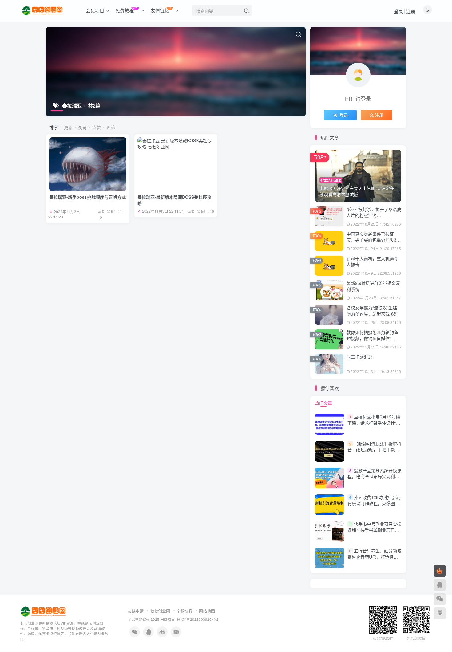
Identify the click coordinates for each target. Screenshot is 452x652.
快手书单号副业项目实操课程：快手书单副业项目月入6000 (374, 530)
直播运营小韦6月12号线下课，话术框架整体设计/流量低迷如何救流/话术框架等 (373, 423)
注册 (410, 11)
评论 (110, 127)
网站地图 (207, 611)
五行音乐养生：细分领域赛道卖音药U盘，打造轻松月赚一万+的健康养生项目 (374, 557)
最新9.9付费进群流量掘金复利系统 (373, 286)
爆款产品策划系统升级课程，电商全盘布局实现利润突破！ (374, 476)
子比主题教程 (139, 619)
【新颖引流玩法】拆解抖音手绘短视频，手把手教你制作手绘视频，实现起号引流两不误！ (374, 453)
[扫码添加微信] (440, 599)
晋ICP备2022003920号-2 (198, 619)
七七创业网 (160, 611)
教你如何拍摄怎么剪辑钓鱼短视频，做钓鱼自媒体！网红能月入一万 (372, 338)
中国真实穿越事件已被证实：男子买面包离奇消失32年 (373, 240)
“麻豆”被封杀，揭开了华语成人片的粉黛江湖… (374, 212)
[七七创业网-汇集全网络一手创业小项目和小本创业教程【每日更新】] (44, 611)
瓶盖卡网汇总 (359, 357)
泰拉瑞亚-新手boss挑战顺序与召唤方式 (87, 197)
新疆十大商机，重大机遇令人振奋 (372, 261)
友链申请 (136, 611)
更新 (68, 127)
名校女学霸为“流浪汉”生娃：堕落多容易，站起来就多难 (374, 310)
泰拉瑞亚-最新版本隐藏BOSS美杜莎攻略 (174, 200)
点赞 (96, 127)
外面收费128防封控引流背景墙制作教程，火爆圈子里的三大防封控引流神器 (373, 503)
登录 (398, 11)
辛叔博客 (184, 611)
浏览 (82, 127)
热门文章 (323, 403)
